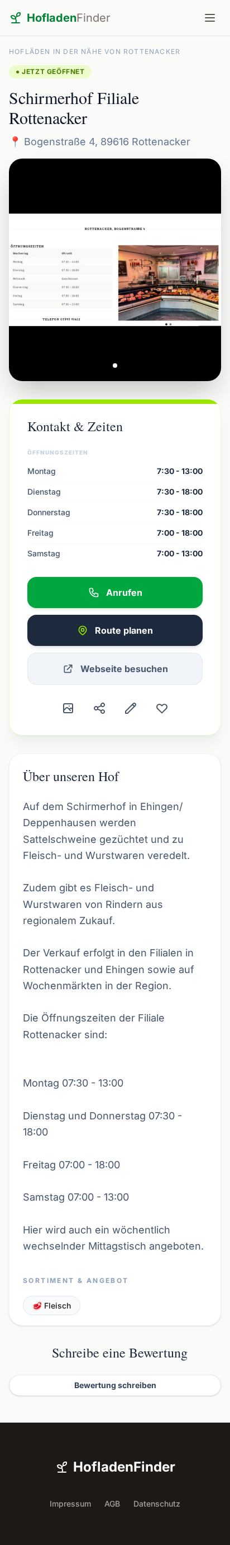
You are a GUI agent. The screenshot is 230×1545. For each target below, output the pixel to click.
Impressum (70, 1503)
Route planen (124, 630)
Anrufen (124, 592)
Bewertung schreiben (115, 1385)
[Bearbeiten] (131, 708)
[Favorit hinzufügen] (162, 708)
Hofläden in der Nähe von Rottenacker (94, 51)
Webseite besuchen (124, 668)
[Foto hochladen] (68, 708)
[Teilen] (99, 708)
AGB (112, 1503)
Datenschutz (156, 1503)
